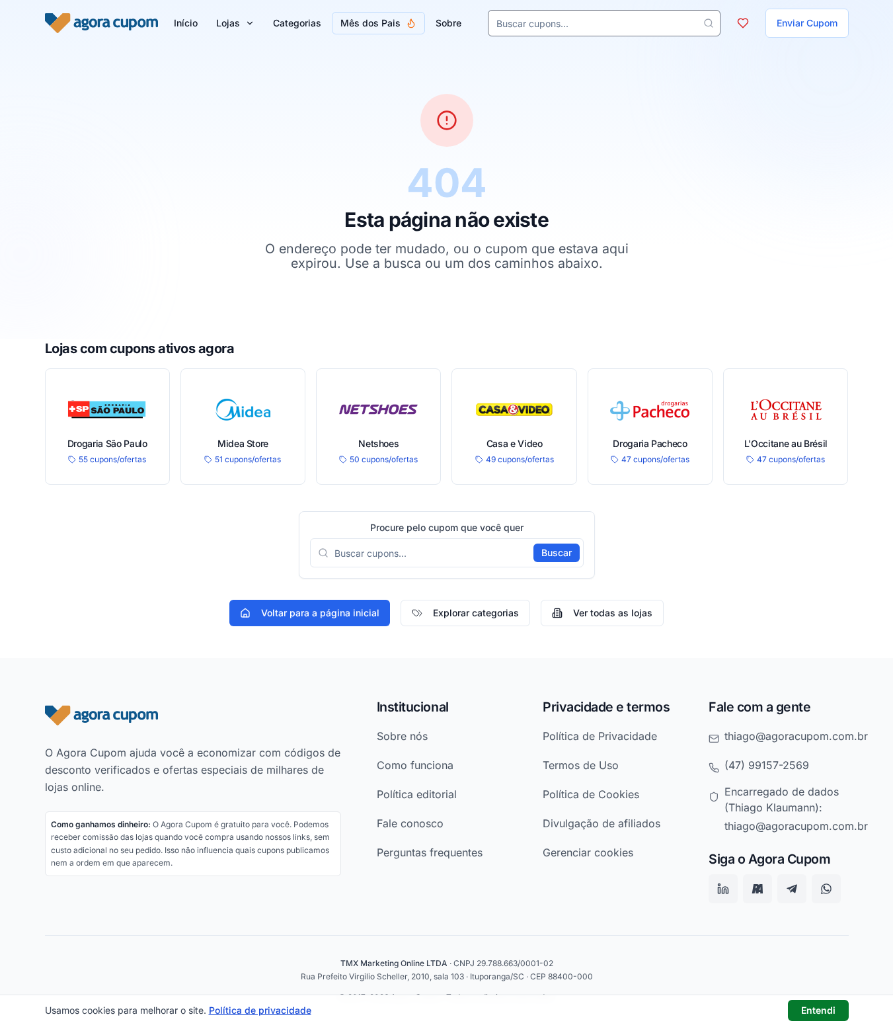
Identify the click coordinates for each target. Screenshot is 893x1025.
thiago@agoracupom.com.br (796, 736)
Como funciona (415, 765)
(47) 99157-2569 (766, 765)
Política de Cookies (591, 794)
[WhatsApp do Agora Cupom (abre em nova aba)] (826, 889)
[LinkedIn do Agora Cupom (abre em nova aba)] (723, 889)
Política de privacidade (260, 1010)
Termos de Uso (581, 765)
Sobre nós (402, 736)
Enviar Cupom (807, 22)
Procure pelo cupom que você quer (447, 527)
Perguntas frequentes (430, 852)
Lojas (228, 22)
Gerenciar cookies (588, 852)
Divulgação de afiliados (601, 823)
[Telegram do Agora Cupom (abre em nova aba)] (791, 889)
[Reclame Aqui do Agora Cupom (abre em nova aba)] (757, 889)
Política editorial (417, 794)
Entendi (818, 1010)
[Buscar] (708, 23)
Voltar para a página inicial (320, 612)
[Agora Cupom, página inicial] (101, 23)
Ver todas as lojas (612, 612)
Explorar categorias (476, 612)
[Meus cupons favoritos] (742, 23)
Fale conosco (410, 823)
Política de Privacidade (600, 736)
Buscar (556, 552)
